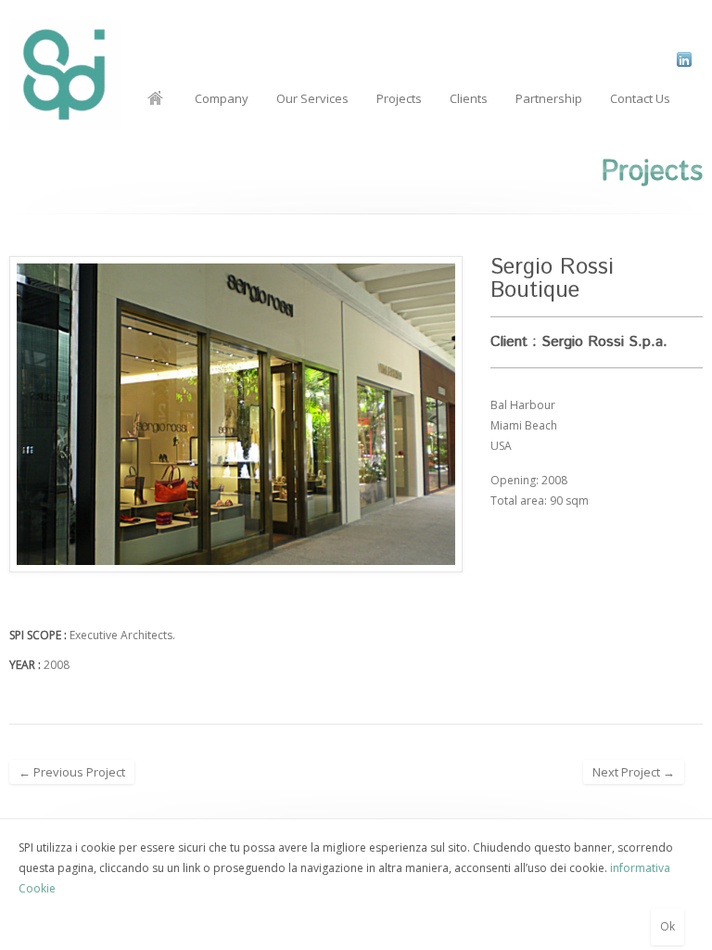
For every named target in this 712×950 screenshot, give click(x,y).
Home (155, 98)
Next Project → (633, 772)
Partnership (548, 98)
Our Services (312, 98)
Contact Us (640, 98)
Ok (667, 926)
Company (221, 98)
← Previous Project (72, 772)
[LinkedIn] (684, 59)
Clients (469, 98)
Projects (399, 98)
